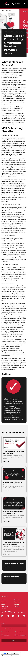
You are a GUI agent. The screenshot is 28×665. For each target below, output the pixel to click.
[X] (18, 616)
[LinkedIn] (13, 616)
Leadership (17, 602)
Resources (17, 600)
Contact (3, 602)
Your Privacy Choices (12, 653)
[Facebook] (2, 616)
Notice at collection (7, 656)
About (3, 604)
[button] (24, 4)
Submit (14, 640)
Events (3, 600)
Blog (3, 10)
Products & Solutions (4, 607)
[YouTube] (24, 616)
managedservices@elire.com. (8, 369)
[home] (5, 4)
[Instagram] (8, 616)
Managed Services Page (9, 367)
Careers (16, 604)
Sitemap (16, 606)
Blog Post (8, 10)
